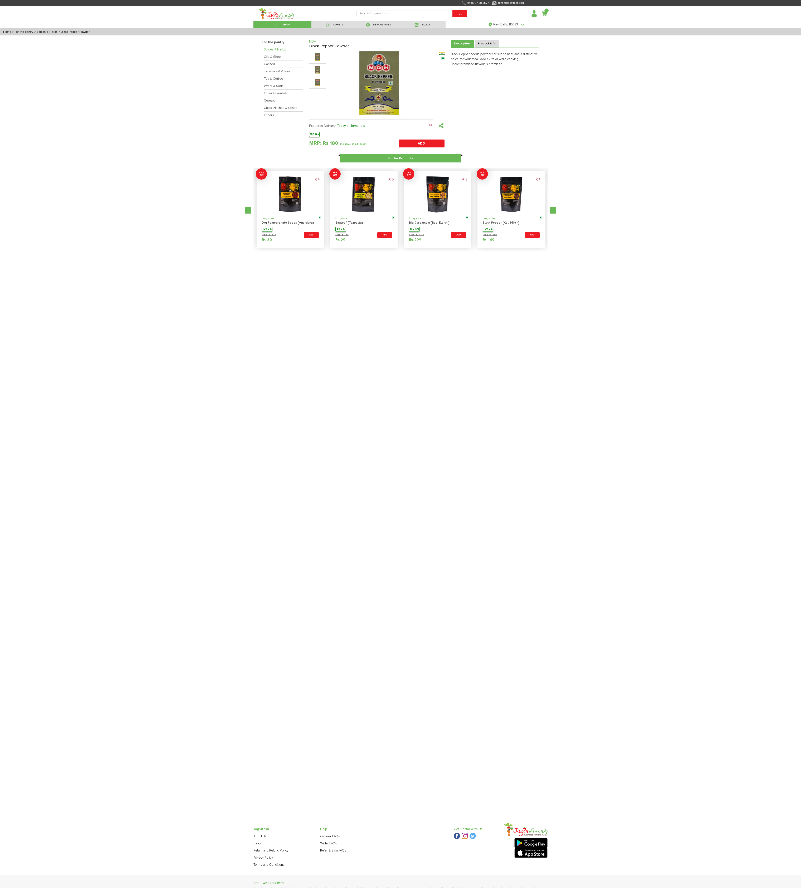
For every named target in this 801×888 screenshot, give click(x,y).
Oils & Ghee (272, 56)
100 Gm (314, 134)
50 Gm (341, 229)
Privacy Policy (263, 857)
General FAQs (330, 836)
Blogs (257, 843)
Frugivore (268, 218)
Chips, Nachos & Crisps (280, 107)
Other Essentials (276, 93)
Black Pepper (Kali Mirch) (501, 222)
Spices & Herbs (275, 49)
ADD (421, 143)
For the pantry (273, 42)
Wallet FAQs (328, 843)
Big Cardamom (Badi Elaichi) (429, 222)
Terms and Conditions (269, 864)
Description (462, 43)
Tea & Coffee (273, 78)
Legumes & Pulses (277, 71)
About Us (260, 836)
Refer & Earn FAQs (333, 850)
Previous (248, 210)
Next (553, 210)
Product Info (487, 43)
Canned (269, 64)
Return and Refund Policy (270, 850)
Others (269, 115)
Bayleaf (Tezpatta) (349, 222)
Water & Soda (273, 86)
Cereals (269, 100)
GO (459, 14)
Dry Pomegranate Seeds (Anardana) (288, 222)
